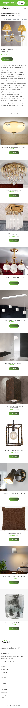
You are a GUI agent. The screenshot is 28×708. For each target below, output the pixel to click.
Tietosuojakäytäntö (6, 695)
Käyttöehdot (4, 692)
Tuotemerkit (10, 49)
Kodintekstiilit (4, 669)
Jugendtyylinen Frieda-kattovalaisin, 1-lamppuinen (14, 233)
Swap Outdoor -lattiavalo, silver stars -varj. (14, 576)
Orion (15, 49)
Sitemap (3, 697)
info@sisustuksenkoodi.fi (7, 661)
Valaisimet (3, 677)
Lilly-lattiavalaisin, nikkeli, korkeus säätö (14, 363)
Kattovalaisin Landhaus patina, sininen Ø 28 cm (14, 147)
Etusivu (3, 18)
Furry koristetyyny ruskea (14, 533)
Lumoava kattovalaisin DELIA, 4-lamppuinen (14, 277)
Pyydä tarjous (21, 3)
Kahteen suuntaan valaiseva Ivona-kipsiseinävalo (14, 406)
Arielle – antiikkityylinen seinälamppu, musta (14, 493)
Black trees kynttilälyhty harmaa (14, 623)
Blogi (2, 687)
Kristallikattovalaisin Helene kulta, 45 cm (14, 190)
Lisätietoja (7, 59)
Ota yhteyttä (4, 689)
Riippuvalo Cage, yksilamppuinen (14, 450)
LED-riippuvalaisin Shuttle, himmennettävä (14, 320)
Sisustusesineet (5, 672)
